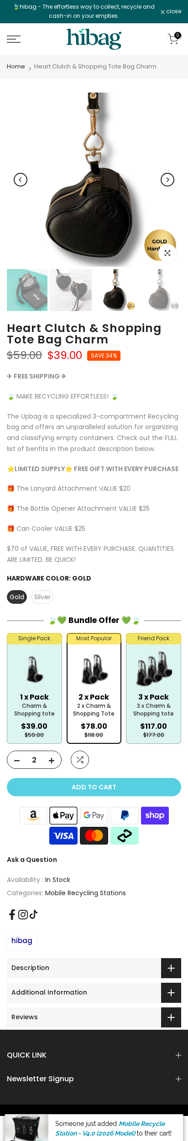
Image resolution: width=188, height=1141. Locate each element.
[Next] (167, 180)
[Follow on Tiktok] (33, 914)
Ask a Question (32, 859)
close (173, 11)
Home (16, 66)
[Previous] (20, 180)
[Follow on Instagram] (23, 914)
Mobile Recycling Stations (85, 892)
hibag (21, 940)
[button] (34, 695)
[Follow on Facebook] (12, 914)
